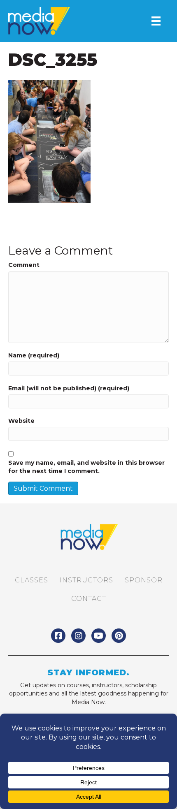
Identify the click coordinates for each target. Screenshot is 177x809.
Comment (24, 265)
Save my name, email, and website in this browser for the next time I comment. (86, 467)
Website (21, 420)
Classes (31, 580)
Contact (88, 599)
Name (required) (33, 355)
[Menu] (156, 21)
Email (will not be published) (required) (68, 388)
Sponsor (144, 580)
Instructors (86, 580)
